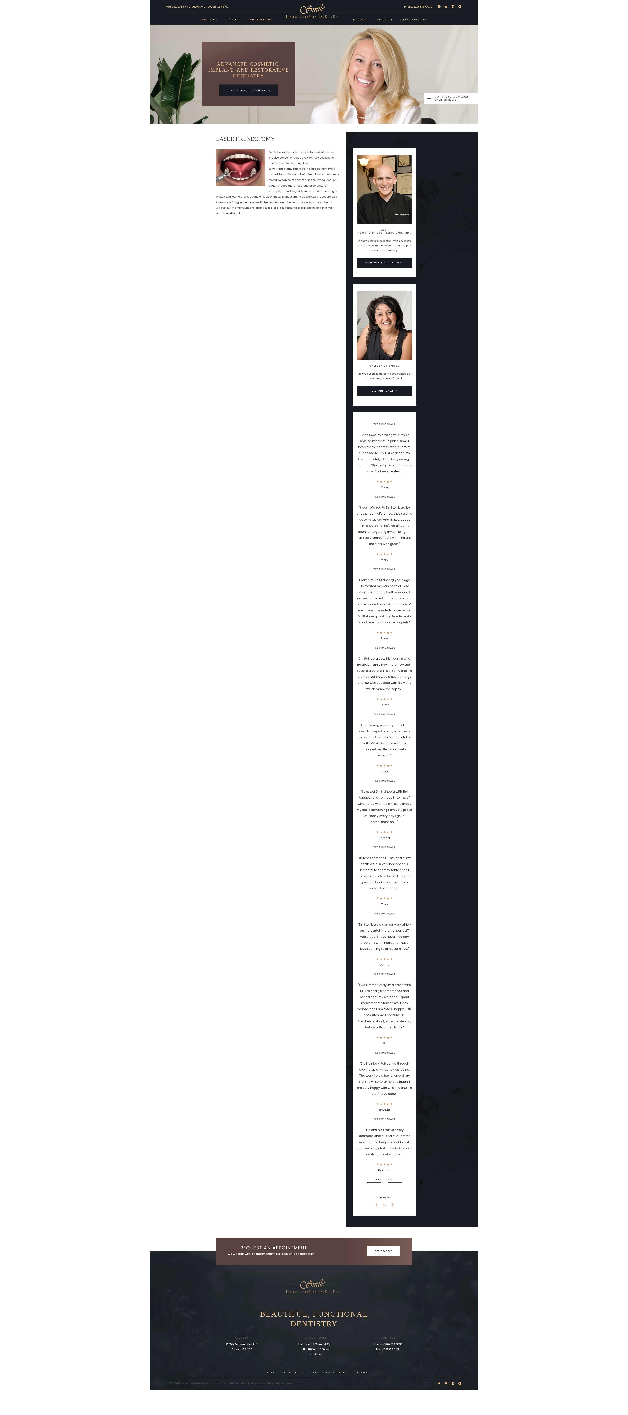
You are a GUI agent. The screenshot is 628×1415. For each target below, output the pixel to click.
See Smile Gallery (384, 390)
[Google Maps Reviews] (459, 1383)
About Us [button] (209, 19)
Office (310, 1337)
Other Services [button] (413, 19)
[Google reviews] (459, 6)
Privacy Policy (293, 1372)
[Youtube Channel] (446, 6)
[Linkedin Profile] (453, 6)
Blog (270, 1372)
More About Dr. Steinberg (384, 262)
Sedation (384, 19)
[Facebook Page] (439, 6)
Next (391, 1179)
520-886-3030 (422, 7)
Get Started (384, 1251)
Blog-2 (362, 1372)
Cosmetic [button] (234, 19)
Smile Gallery (261, 19)
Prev (378, 1179)
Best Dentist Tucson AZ (331, 1372)
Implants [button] (360, 19)
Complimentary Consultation (248, 90)
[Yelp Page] (393, 1205)
